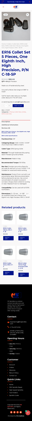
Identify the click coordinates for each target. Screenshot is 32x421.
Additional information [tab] (10, 125)
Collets (9, 44)
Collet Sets (15, 44)
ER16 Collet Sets (7, 114)
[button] (29, 2)
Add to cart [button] (7, 238)
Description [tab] (6, 121)
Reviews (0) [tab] (6, 128)
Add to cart (18, 105)
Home (4, 44)
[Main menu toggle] (3, 7)
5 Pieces (11, 112)
